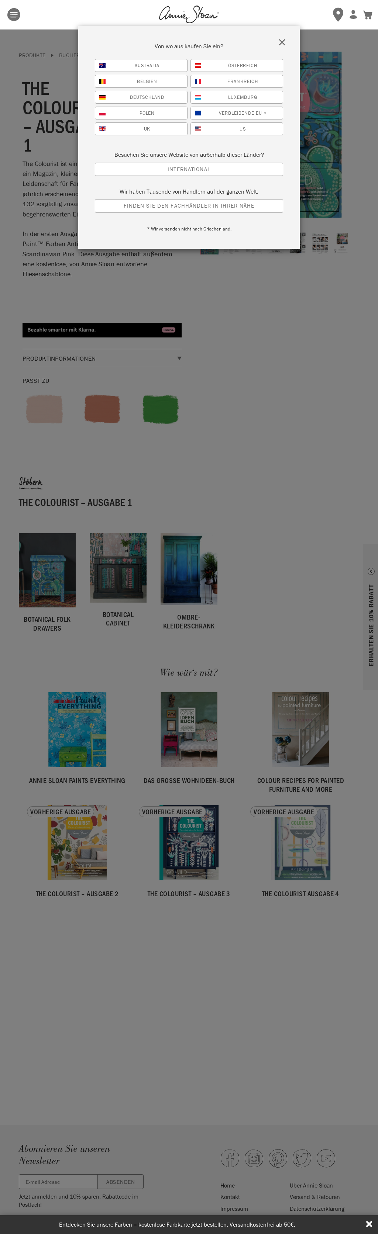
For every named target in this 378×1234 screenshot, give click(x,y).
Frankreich (242, 81)
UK (147, 129)
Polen (147, 113)
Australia (147, 65)
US (243, 129)
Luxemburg (243, 97)
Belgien (147, 81)
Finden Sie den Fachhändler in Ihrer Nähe (189, 205)
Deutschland (147, 97)
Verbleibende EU (243, 113)
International (189, 169)
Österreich (243, 65)
